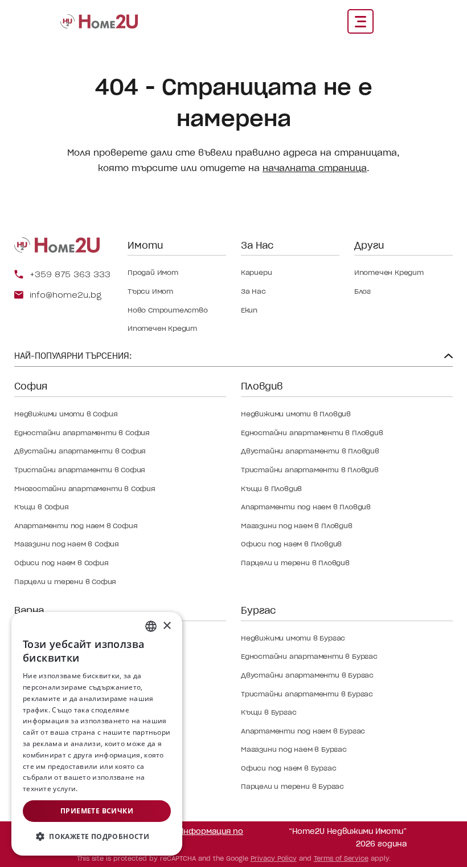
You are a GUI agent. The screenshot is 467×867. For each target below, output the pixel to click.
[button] (97, 836)
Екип (249, 310)
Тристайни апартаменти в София (79, 469)
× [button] (166, 626)
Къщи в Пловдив (271, 488)
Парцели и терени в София (65, 581)
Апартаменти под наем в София (75, 525)
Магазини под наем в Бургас (294, 749)
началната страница (315, 168)
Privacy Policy (274, 858)
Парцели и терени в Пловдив (295, 562)
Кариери (256, 272)
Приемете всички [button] (96, 811)
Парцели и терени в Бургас (292, 786)
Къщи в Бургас (268, 712)
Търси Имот (150, 291)
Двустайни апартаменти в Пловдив (310, 451)
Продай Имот (153, 272)
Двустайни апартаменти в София (80, 451)
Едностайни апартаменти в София (82, 432)
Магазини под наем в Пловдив (297, 525)
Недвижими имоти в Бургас (293, 638)
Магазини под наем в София (66, 544)
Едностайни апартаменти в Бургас (309, 656)
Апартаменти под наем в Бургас (303, 731)
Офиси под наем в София (61, 562)
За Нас (253, 291)
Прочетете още (107, 788)
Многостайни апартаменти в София (84, 488)
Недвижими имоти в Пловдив (296, 414)
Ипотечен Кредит (162, 328)
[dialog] (96, 734)
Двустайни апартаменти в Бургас (307, 675)
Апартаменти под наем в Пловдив (306, 507)
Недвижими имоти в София (65, 414)
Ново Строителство (168, 310)
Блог (362, 291)
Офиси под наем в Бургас (288, 768)
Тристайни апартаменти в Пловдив (310, 469)
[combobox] (151, 626)
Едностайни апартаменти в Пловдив (312, 432)
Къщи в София (41, 507)
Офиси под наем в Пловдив (291, 544)
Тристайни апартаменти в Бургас (307, 694)
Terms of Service (341, 858)
